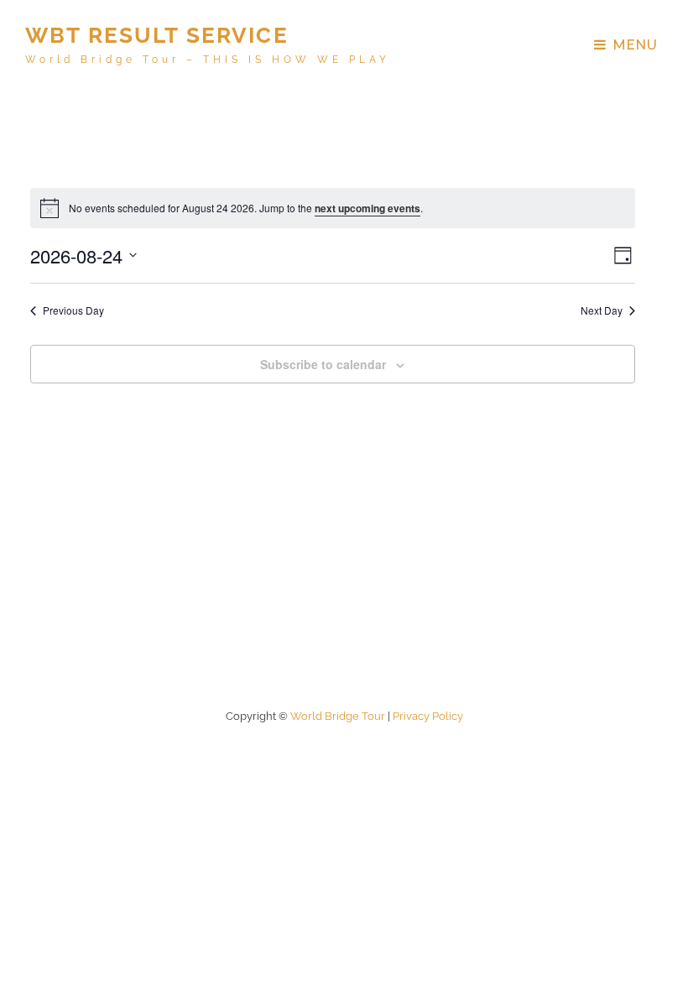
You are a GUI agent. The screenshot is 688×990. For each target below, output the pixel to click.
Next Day (602, 310)
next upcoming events (367, 208)
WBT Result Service (157, 35)
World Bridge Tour (337, 716)
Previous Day (73, 310)
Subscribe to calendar (323, 364)
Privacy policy (428, 716)
